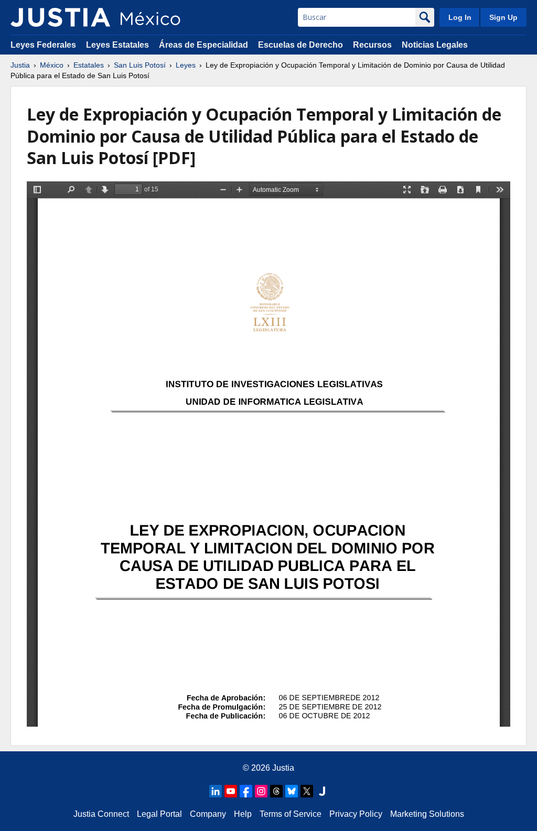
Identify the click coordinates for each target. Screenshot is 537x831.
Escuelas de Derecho (300, 44)
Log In (459, 17)
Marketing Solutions (427, 814)
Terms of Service (290, 814)
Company (208, 814)
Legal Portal (159, 814)
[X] (306, 791)
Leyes (186, 65)
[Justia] (60, 17)
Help (243, 814)
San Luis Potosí (140, 65)
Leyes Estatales (117, 44)
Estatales (88, 65)
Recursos (372, 44)
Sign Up (503, 17)
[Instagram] (261, 791)
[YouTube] (230, 791)
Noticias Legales (435, 44)
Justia (20, 65)
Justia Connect (101, 814)
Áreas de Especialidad (203, 44)
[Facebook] (246, 791)
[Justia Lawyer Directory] (322, 791)
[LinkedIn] (215, 791)
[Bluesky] (291, 791)
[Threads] (276, 791)
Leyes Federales (43, 44)
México (51, 65)
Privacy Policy (355, 814)
